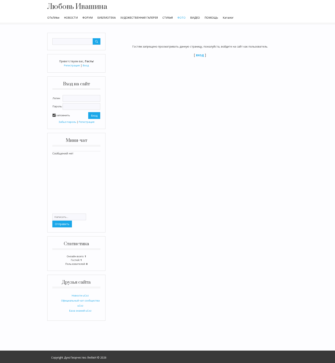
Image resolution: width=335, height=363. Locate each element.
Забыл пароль (67, 122)
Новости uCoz (80, 295)
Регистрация (72, 65)
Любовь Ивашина (77, 6)
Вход (86, 65)
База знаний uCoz (80, 310)
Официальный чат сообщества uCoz (80, 303)
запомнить (63, 115)
